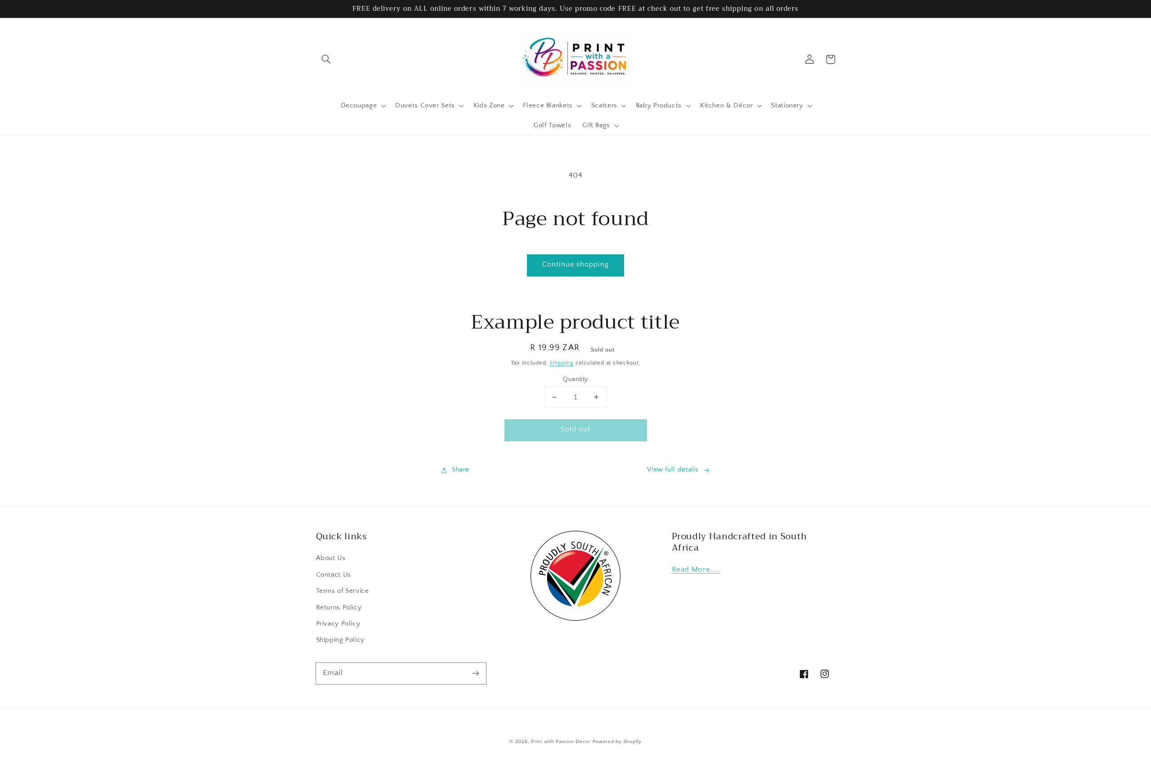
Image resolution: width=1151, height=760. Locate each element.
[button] (326, 59)
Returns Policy (339, 607)
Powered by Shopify (617, 741)
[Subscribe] (475, 673)
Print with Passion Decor (561, 741)
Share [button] (460, 469)
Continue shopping (575, 264)
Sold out (575, 429)
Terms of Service (342, 591)
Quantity (575, 379)
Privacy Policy (338, 623)
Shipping (561, 363)
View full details (673, 469)
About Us (331, 558)
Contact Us (333, 574)
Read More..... (696, 569)
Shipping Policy (340, 640)
